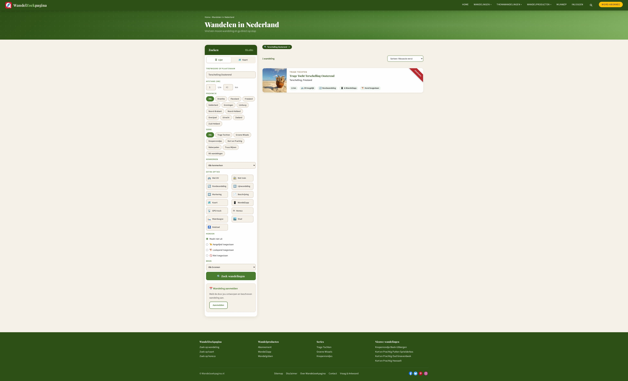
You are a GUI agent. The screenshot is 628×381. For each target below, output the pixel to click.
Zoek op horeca (208, 356)
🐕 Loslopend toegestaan (221, 250)
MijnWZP (562, 4)
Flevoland (235, 98)
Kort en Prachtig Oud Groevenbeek (393, 356)
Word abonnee (611, 4)
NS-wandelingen (216, 153)
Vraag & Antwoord (349, 373)
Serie (209, 129)
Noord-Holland (234, 111)
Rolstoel (214, 227)
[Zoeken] (591, 5)
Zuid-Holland (214, 123)
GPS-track (214, 211)
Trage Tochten (224, 134)
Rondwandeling (217, 186)
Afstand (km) (213, 81)
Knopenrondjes (215, 141)
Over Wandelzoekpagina (313, 373)
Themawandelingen (509, 4)
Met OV (213, 178)
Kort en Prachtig (235, 141)
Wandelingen (482, 4)
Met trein (239, 178)
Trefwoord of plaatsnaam (220, 68)
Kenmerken (212, 159)
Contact (333, 373)
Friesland (249, 98)
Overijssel (213, 117)
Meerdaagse (215, 219)
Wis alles (249, 49)
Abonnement (264, 347)
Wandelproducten (539, 4)
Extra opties (213, 172)
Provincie (211, 93)
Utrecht (226, 117)
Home (465, 4)
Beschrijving (241, 194)
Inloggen (577, 4)
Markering (215, 194)
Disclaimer (291, 373)
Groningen (228, 105)
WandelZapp (241, 202)
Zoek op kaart (207, 352)
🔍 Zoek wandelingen (231, 276)
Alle (210, 98)
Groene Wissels (242, 134)
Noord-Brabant (215, 111)
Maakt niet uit (215, 238)
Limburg (242, 105)
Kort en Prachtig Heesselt (388, 361)
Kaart (242, 59)
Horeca (238, 211)
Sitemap (278, 373)
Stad (237, 219)
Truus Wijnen (230, 147)
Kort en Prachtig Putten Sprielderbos (394, 352)
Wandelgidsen (265, 356)
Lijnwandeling (241, 186)
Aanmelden (218, 305)
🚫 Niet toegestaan (218, 255)
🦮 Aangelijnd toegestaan (221, 244)
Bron (209, 261)
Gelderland (213, 105)
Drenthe (221, 98)
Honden (210, 233)
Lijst (218, 59)
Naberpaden (214, 147)
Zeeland (238, 117)
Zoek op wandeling (209, 347)
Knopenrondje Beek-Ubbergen (391, 347)
